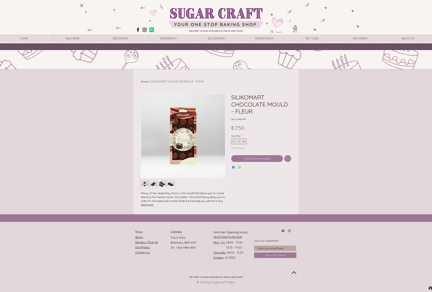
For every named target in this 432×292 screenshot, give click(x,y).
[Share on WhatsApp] (240, 167)
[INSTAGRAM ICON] (289, 231)
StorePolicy (142, 247)
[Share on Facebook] (233, 167)
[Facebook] (138, 30)
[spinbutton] (239, 141)
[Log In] (427, 288)
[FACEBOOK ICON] (283, 231)
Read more (147, 204)
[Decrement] (234, 141)
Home (144, 81)
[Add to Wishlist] (287, 158)
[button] (408, 4)
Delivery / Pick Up (146, 242)
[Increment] (244, 141)
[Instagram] (144, 30)
